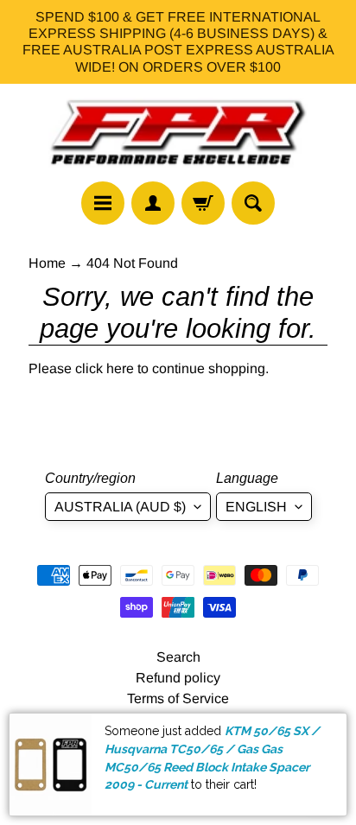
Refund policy (178, 677)
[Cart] (203, 203)
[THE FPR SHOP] (178, 133)
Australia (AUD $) (120, 506)
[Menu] (102, 203)
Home (47, 263)
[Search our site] (253, 203)
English (256, 506)
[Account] (153, 203)
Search (178, 657)
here (120, 368)
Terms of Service (178, 698)
